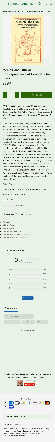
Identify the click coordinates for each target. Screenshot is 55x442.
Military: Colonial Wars (13, 231)
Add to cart (37, 95)
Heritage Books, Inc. (15, 425)
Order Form (16, 431)
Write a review (27, 298)
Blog (47, 429)
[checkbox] (42, 322)
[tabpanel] (27, 336)
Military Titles (9, 228)
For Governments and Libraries (14, 436)
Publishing (27, 431)
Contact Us (23, 429)
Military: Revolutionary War (15, 237)
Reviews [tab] (11, 308)
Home (5, 11)
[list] (27, 40)
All (4, 219)
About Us (13, 429)
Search (5, 429)
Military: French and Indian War (16, 234)
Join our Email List (36, 429)
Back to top (26, 399)
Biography (7, 222)
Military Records (10, 225)
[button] (27, 269)
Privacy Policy (21, 433)
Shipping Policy (8, 433)
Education (6, 431)
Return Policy (38, 431)
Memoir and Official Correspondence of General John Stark (30, 11)
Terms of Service (34, 433)
